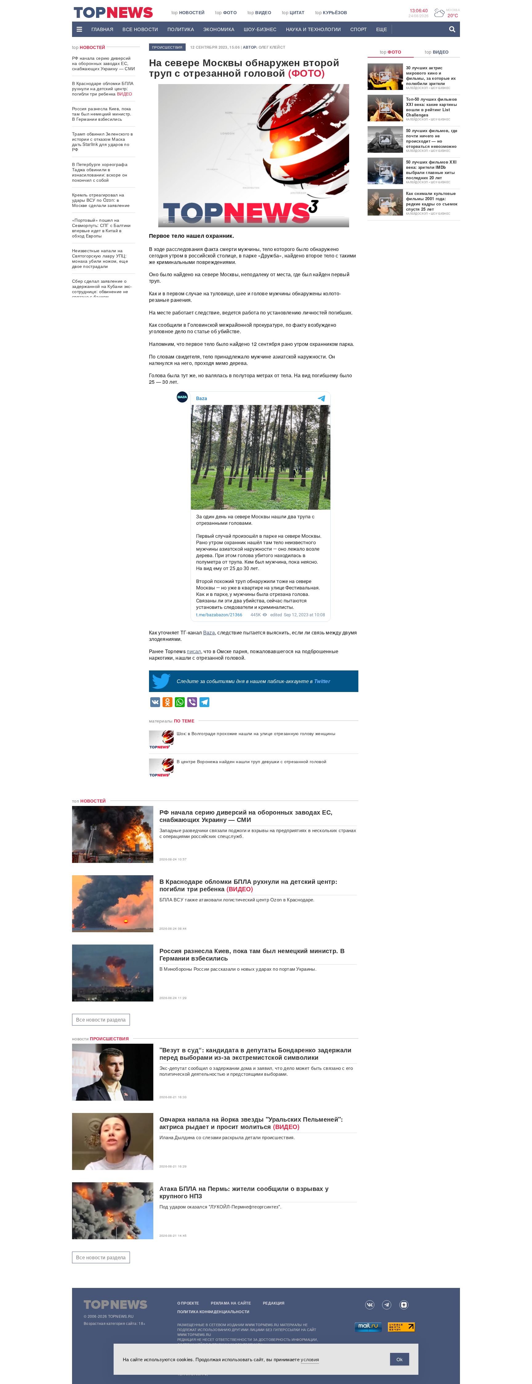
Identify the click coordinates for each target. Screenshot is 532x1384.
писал (194, 651)
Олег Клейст (272, 47)
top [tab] (390, 52)
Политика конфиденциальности (213, 1311)
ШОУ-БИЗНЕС (260, 29)
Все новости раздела (101, 1019)
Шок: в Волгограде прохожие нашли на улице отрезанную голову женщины (256, 733)
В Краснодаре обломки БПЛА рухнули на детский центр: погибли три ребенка (103, 88)
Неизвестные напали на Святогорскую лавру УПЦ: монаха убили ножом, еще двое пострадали (100, 258)
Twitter (322, 681)
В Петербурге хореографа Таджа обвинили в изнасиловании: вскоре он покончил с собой (99, 172)
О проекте (188, 1303)
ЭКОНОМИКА (219, 29)
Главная (102, 29)
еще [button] (381, 29)
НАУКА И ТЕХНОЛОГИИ (313, 29)
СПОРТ (358, 29)
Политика (180, 29)
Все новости (140, 29)
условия (310, 1359)
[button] (79, 29)
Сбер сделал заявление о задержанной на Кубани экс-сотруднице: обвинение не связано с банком (102, 289)
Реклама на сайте (231, 1303)
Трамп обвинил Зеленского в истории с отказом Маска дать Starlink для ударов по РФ (102, 141)
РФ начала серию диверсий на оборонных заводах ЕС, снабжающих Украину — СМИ (103, 63)
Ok (400, 1359)
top (188, 12)
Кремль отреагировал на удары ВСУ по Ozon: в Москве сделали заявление (101, 200)
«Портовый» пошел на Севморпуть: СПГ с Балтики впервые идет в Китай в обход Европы (101, 228)
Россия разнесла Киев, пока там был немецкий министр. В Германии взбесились (101, 113)
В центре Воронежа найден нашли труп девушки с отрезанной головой (251, 761)
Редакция (273, 1303)
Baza (209, 632)
